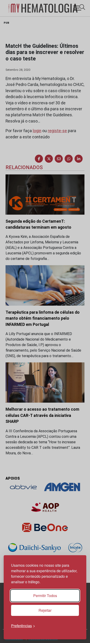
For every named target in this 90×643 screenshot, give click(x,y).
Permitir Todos (45, 595)
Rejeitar (45, 610)
